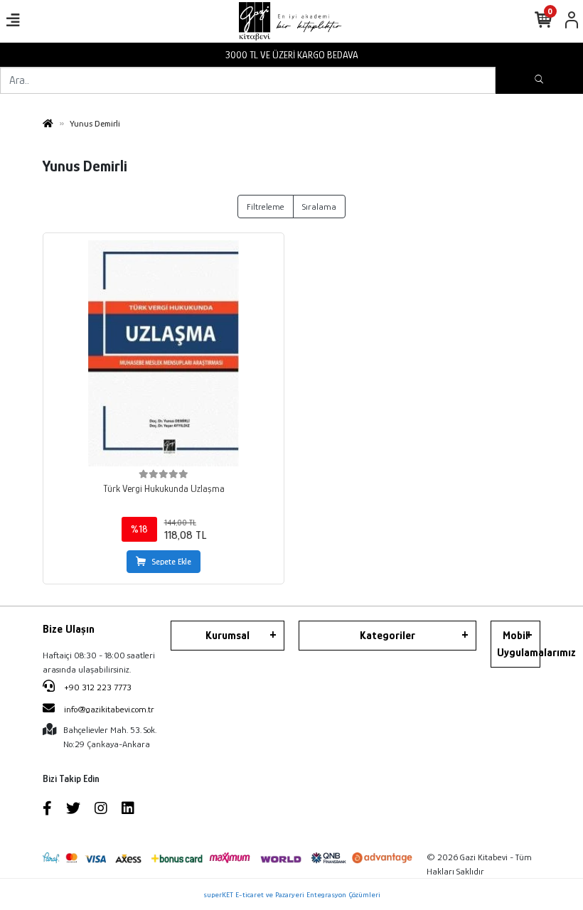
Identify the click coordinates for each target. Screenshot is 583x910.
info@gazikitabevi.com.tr (109, 709)
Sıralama (319, 206)
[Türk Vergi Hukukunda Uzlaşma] (163, 353)
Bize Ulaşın (69, 629)
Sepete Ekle (171, 562)
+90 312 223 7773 (97, 687)
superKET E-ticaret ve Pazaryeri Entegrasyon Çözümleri (291, 894)
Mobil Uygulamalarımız (518, 644)
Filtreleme (265, 206)
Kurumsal (227, 635)
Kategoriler (387, 635)
